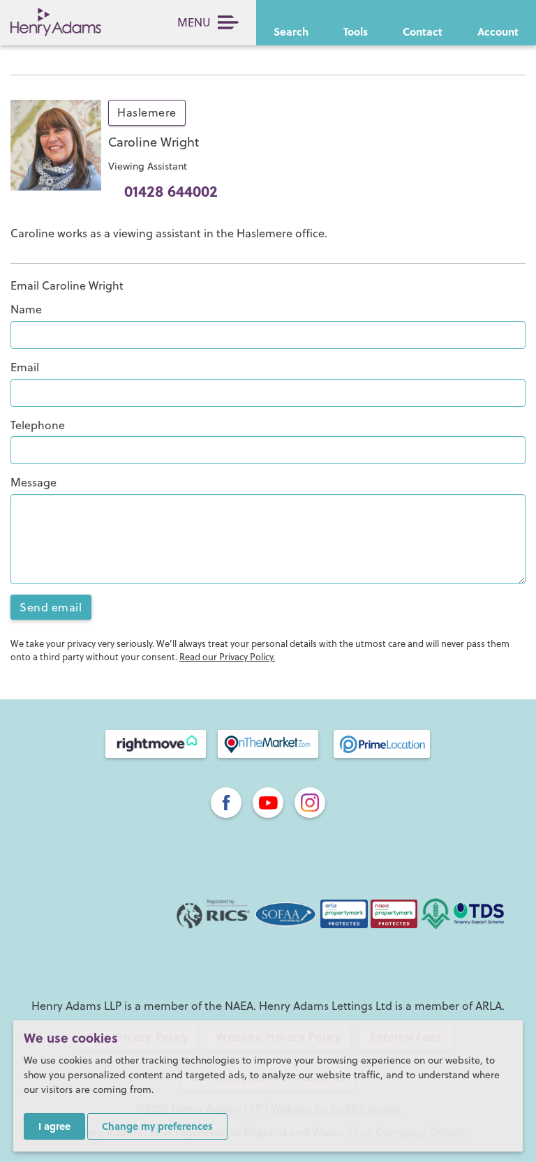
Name (26, 309)
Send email (51, 607)
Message (33, 482)
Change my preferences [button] (157, 1126)
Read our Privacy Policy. (227, 656)
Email (24, 367)
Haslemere (147, 112)
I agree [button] (54, 1126)
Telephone (37, 425)
